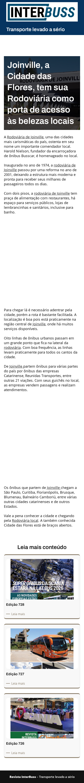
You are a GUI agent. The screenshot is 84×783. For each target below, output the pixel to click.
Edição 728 (15, 605)
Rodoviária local (25, 520)
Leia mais (18, 614)
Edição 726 (15, 743)
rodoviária (12, 347)
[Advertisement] (42, 259)
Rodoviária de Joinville (25, 137)
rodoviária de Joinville (52, 193)
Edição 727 (15, 674)
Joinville (39, 324)
